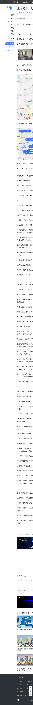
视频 (12, 27)
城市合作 (19, 681)
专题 (12, 31)
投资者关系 (20, 691)
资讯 (12, 21)
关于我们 (29, 685)
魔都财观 (19, 13)
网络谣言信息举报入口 (23, 695)
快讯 (12, 18)
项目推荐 (19, 685)
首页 (12, 15)
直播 (12, 24)
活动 (12, 34)
